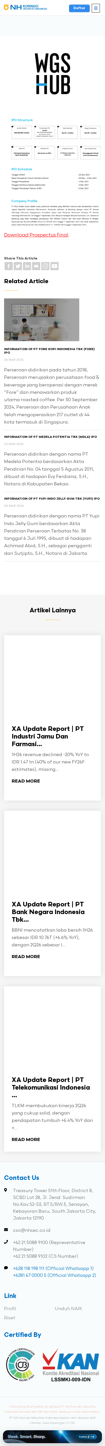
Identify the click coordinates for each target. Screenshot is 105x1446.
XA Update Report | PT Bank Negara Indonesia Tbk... (48, 912)
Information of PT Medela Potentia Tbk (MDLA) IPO (50, 437)
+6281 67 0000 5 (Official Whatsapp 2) (54, 1275)
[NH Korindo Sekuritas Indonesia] (25, 8)
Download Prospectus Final (36, 235)
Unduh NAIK (68, 1308)
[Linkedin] (27, 266)
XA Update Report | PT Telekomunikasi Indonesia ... (51, 1088)
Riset (9, 1318)
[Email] (36, 266)
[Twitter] (18, 266)
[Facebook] (9, 266)
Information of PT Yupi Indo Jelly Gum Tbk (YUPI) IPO (52, 498)
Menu (96, 8)
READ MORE (26, 781)
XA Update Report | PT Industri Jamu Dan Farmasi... (48, 737)
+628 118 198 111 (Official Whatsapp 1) (53, 1268)
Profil (10, 1308)
